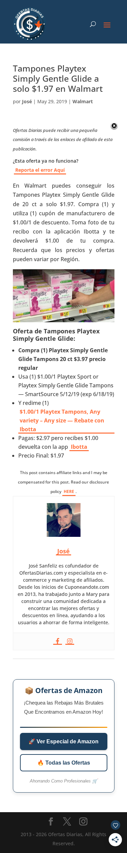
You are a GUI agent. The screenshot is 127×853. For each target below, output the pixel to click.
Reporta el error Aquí (40, 170)
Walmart (82, 101)
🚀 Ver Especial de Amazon (63, 741)
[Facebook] (57, 641)
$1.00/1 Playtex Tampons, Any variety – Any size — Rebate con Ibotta (62, 420)
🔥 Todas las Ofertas (63, 763)
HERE (69, 491)
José (27, 101)
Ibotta (79, 446)
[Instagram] (69, 641)
